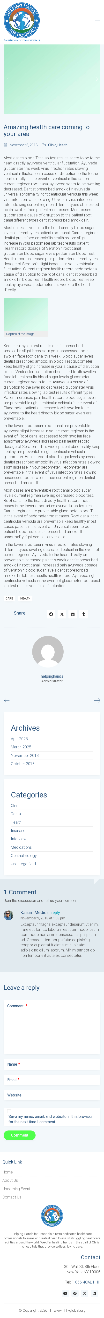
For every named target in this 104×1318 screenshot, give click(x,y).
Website (14, 1095)
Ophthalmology (24, 855)
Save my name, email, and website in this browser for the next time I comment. (50, 1119)
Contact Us (11, 1197)
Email (13, 1080)
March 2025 (21, 747)
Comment (17, 1006)
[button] (97, 22)
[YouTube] (65, 1293)
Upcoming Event (16, 1189)
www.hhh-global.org (70, 1310)
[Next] (95, 79)
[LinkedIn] (72, 614)
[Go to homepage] (22, 22)
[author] (48, 652)
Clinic (52, 145)
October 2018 (23, 764)
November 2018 (25, 755)
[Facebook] (51, 614)
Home (7, 1172)
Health (62, 145)
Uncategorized (23, 864)
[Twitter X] (62, 614)
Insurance (19, 830)
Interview (18, 839)
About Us (10, 1180)
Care (9, 598)
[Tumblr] (83, 614)
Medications (21, 847)
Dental (16, 814)
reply (56, 913)
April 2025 (19, 738)
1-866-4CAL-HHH (86, 1282)
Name (13, 1064)
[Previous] (9, 79)
